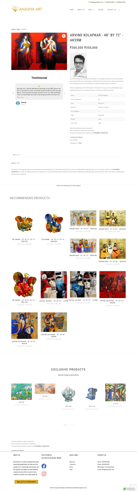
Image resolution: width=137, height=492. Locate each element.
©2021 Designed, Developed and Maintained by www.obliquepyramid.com (68, 487)
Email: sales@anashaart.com (106, 469)
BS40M (45, 396)
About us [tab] (16, 155)
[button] (63, 36)
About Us (81, 10)
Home (72, 10)
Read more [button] (20, 97)
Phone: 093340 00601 (104, 462)
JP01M (115, 403)
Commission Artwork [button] (76, 137)
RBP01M (92, 406)
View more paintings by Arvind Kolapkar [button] (68, 185)
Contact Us (111, 10)
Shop (90, 10)
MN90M (21, 402)
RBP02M (69, 406)
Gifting (100, 10)
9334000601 (96, 133)
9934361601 (104, 133)
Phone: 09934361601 (104, 464)
